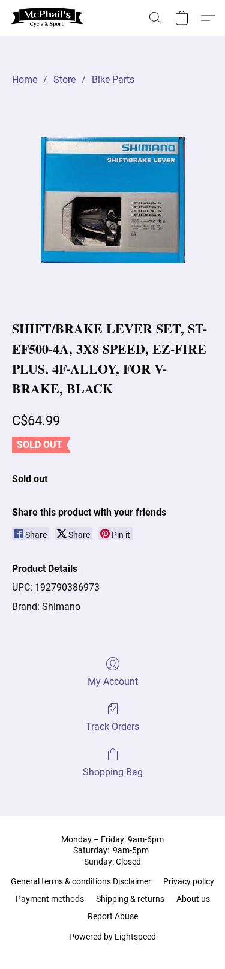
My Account (113, 681)
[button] (49, 18)
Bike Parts (113, 79)
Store (64, 79)
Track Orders (112, 726)
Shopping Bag (113, 772)
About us (193, 899)
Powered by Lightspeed (112, 936)
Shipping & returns (130, 899)
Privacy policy (188, 881)
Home (24, 79)
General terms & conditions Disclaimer (81, 881)
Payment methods (50, 899)
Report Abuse (113, 916)
